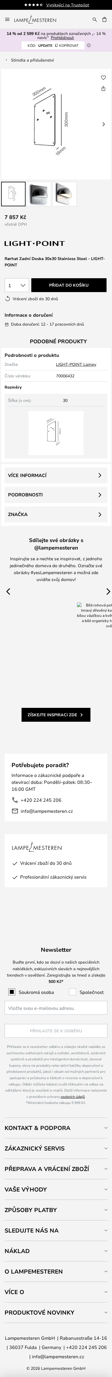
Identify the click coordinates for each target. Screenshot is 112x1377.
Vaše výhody (26, 1189)
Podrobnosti (25, 494)
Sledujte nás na (32, 1230)
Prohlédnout (62, 37)
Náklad (17, 1251)
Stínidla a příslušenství (32, 60)
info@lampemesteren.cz (47, 811)
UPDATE (53, 45)
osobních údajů (73, 1096)
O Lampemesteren (34, 1271)
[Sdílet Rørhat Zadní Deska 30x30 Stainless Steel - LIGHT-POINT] (103, 88)
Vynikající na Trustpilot (67, 5)
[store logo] (38, 19)
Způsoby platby (31, 1210)
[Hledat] (94, 19)
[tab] (56, 1128)
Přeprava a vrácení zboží (47, 1169)
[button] (13, 194)
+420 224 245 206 (41, 800)
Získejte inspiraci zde (52, 714)
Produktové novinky (39, 1312)
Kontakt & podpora (37, 1128)
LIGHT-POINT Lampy (76, 364)
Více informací (27, 475)
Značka (18, 514)
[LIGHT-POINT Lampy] (35, 243)
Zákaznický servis (35, 1148)
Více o (14, 1292)
